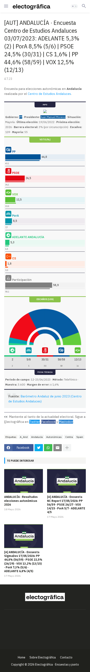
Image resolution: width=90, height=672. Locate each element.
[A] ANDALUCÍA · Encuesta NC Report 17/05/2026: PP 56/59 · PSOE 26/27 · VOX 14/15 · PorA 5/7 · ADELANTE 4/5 (66, 504)
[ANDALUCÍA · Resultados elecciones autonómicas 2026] (23, 481)
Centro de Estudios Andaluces (49, 94)
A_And (24, 436)
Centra (69, 436)
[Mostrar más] (67, 447)
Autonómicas (54, 436)
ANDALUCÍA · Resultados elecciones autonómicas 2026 (21, 500)
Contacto (66, 657)
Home (21, 657)
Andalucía (37, 436)
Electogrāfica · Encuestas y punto (57, 664)
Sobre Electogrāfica (43, 657)
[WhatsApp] (48, 447)
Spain (79, 436)
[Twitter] (39, 447)
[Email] (57, 447)
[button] (6, 6)
